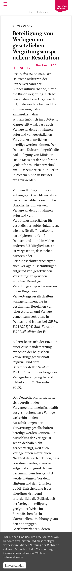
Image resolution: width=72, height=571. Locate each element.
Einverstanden (14, 565)
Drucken (41, 65)
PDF (53, 65)
